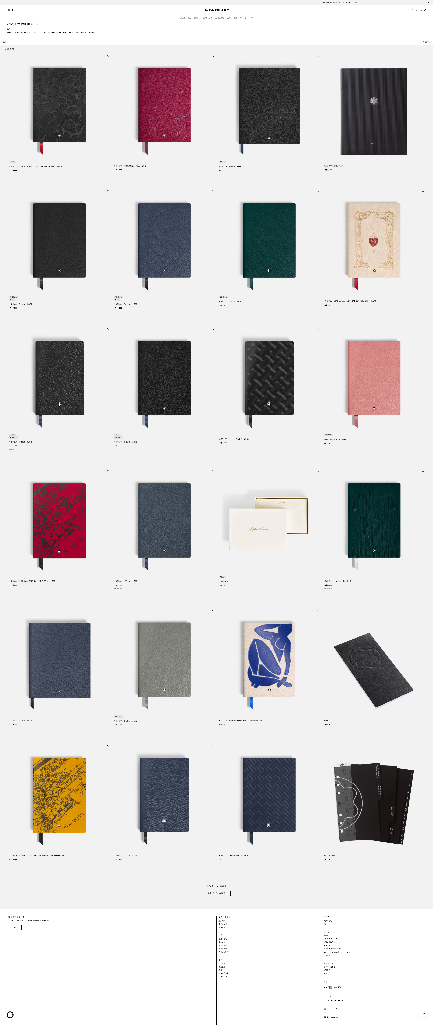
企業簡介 (327, 936)
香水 (246, 18)
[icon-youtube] (339, 1001)
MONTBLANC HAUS (331, 939)
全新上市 (182, 18)
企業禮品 (222, 970)
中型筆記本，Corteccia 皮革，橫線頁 (337, 581)
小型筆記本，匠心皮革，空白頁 (125, 856)
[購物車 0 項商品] (425, 10)
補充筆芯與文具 (207, 18)
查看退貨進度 (224, 952)
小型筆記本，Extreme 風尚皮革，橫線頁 (234, 439)
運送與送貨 (223, 939)
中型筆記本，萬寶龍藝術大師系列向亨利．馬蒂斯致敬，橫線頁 (242, 720)
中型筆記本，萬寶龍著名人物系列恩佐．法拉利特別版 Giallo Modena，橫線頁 (37, 856)
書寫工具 (196, 18)
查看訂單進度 (224, 949)
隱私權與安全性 (329, 967)
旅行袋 (229, 18)
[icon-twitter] (335, 1001)
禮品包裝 (222, 967)
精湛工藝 (327, 945)
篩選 (5, 42)
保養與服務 (223, 976)
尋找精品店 (328, 921)
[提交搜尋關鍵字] (413, 10)
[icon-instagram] (324, 1001)
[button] (417, 10)
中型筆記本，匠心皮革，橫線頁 (20, 304)
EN (9, 10)
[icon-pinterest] (342, 1001)
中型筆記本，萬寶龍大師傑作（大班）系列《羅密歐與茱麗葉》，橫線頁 (350, 301)
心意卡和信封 (224, 581)
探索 (252, 18)
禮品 (189, 18)
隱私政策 (327, 970)
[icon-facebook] (328, 1001)
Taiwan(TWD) (332, 1009)
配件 (235, 18)
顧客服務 (222, 927)
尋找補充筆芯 (224, 973)
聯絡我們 (222, 921)
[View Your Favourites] (421, 10)
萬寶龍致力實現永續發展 (333, 949)
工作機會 (327, 955)
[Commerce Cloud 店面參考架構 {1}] (216, 10)
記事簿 (326, 720)
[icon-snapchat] (332, 1001)
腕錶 (241, 18)
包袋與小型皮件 (219, 18)
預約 (325, 924)
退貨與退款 (223, 945)
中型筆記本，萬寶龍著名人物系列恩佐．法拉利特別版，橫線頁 (32, 581)
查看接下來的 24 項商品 (216, 893)
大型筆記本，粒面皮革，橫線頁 (230, 166)
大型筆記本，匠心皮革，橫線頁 (20, 720)
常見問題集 (223, 924)
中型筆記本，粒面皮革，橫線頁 (125, 442)
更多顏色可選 (13, 449)
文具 (38, 24)
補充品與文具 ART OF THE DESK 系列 (21, 24)
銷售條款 (327, 973)
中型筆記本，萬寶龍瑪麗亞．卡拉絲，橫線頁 (130, 166)
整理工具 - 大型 (329, 856)
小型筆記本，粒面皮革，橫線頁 (20, 442)
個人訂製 (222, 963)
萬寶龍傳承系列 (329, 942)
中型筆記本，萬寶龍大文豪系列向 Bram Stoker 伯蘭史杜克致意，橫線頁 (35, 166)
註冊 (14, 928)
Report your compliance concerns (337, 952)
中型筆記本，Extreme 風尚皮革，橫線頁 (234, 856)
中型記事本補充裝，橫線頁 (333, 166)
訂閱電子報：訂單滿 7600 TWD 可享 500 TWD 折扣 (134, 2)
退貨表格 (222, 942)
